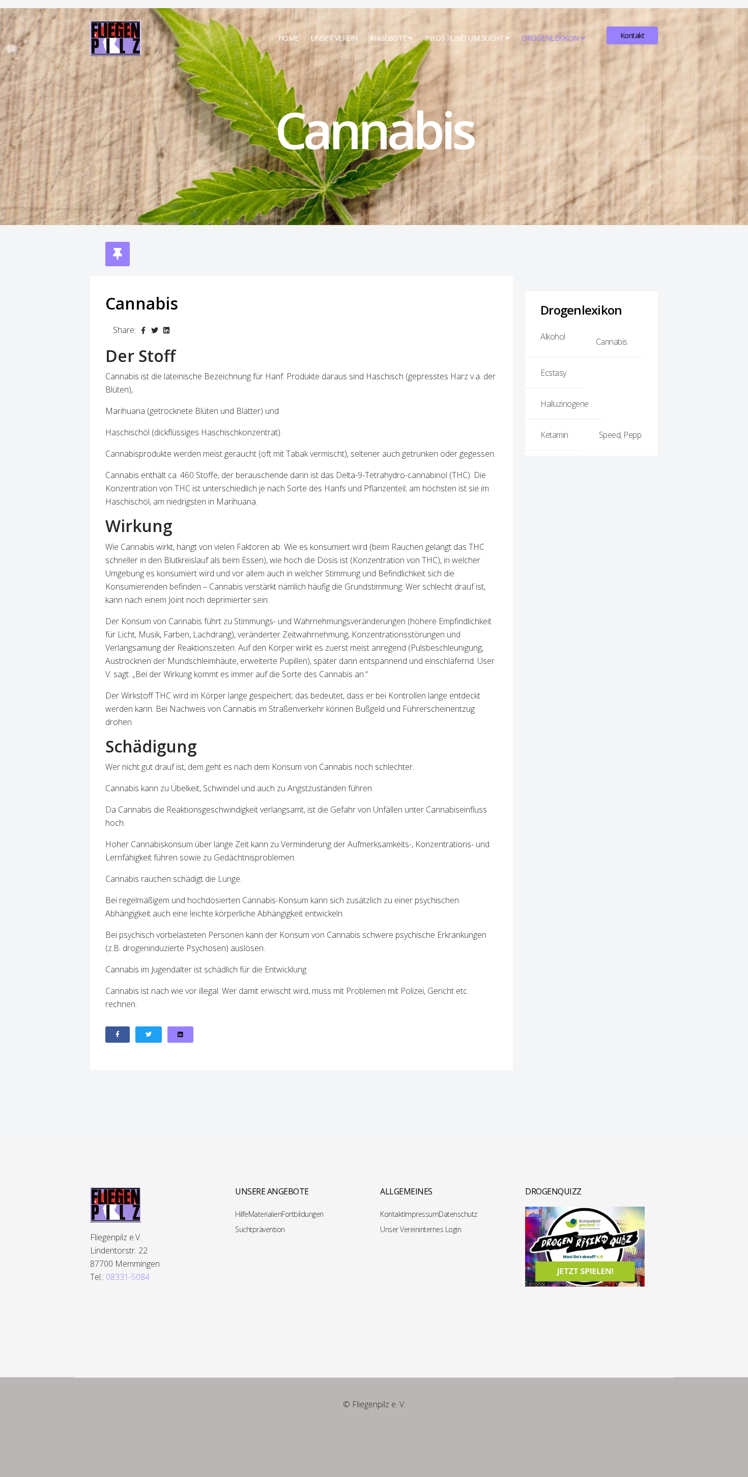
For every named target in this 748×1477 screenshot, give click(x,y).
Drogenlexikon (550, 38)
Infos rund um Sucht (464, 38)
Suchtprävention (260, 1229)
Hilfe (241, 1214)
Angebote (388, 38)
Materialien (265, 1214)
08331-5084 (128, 1277)
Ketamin (554, 434)
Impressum (421, 1214)
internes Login (440, 1229)
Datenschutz (458, 1214)
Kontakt (632, 35)
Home (288, 38)
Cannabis (611, 341)
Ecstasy (553, 372)
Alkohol (552, 336)
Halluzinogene (564, 403)
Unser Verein (334, 38)
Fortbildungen (302, 1214)
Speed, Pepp (620, 434)
